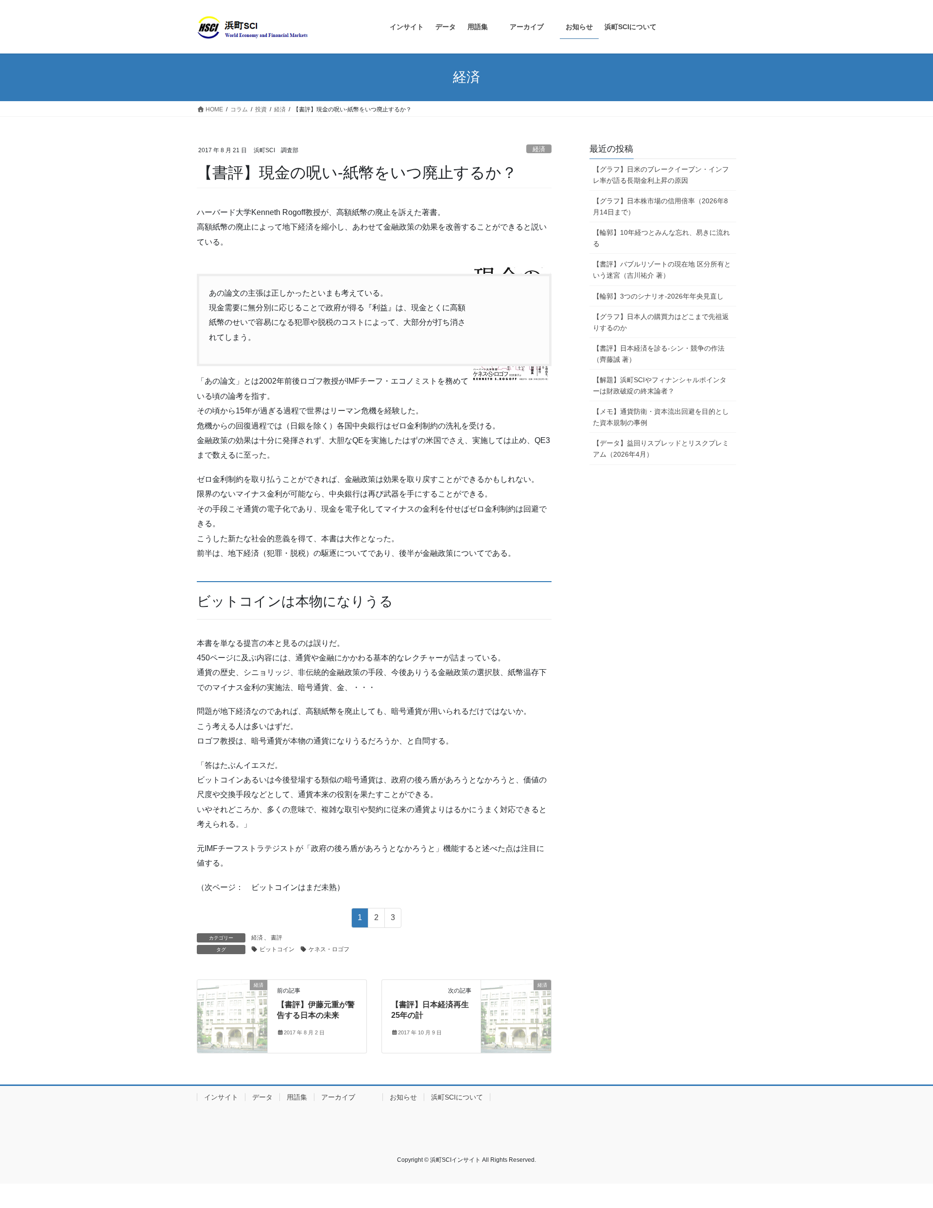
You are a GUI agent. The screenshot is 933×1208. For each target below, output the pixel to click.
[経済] (232, 1016)
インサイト (221, 1097)
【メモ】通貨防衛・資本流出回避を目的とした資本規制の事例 (661, 417)
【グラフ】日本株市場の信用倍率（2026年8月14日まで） (660, 206)
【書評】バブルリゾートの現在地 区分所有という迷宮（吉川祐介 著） (662, 269)
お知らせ (403, 1097)
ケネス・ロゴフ (329, 949)
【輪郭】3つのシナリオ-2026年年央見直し (658, 296)
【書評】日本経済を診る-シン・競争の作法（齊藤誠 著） (659, 353)
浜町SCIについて (457, 1097)
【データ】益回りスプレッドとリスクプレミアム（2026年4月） (661, 448)
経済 (539, 149)
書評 (276, 937)
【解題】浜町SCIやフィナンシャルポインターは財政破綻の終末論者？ (659, 385)
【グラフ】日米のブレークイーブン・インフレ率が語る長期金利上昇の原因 (661, 174)
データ (262, 1097)
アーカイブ (348, 1097)
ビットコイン (276, 949)
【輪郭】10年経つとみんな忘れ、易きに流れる (661, 238)
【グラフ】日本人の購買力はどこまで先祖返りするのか (661, 322)
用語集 (297, 1097)
